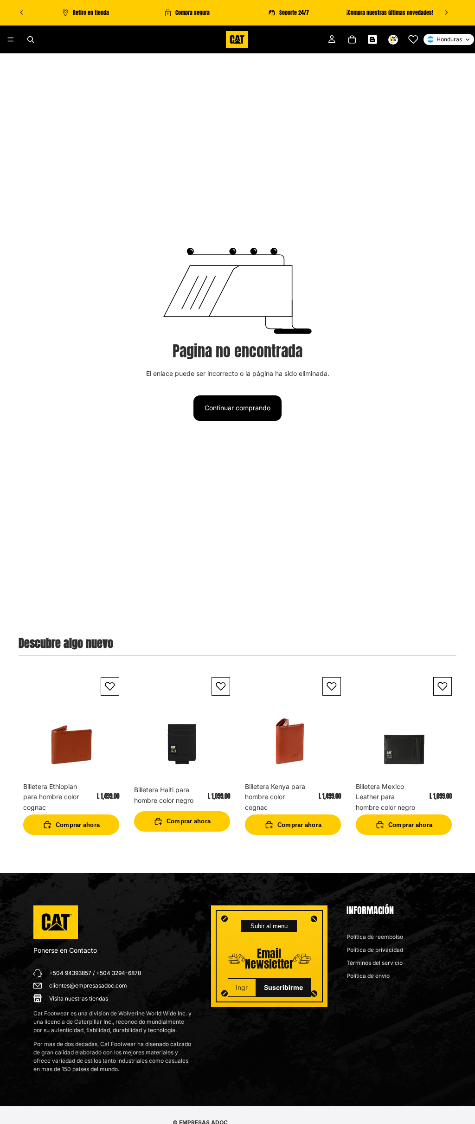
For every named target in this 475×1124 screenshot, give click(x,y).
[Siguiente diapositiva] (446, 12)
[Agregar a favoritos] (110, 686)
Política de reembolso (375, 936)
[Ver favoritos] (413, 39)
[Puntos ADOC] (393, 39)
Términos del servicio (375, 962)
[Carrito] (352, 39)
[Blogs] (372, 39)
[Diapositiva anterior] (22, 12)
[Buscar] (30, 39)
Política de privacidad (375, 949)
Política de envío (368, 975)
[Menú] (10, 39)
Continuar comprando (237, 408)
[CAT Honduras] (55, 922)
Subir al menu (269, 926)
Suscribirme (283, 987)
